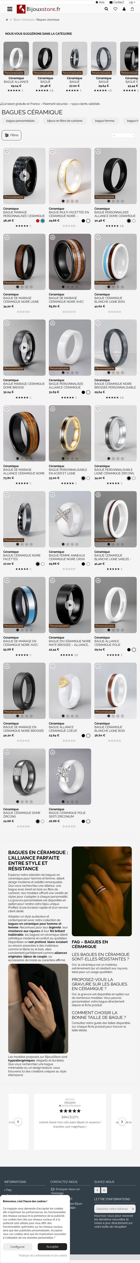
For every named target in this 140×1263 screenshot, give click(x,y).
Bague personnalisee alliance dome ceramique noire (115, 216)
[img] (9, 90)
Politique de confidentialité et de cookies (43, 1255)
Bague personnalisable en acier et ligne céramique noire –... (68, 473)
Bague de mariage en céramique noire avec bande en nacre (20, 645)
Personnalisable (13, 72)
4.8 (51, 90)
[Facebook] (97, 1190)
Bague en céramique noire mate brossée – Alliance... (70, 643)
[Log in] (124, 9)
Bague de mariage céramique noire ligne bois (21, 301)
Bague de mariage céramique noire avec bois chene (66, 301)
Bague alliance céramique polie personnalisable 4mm (111, 645)
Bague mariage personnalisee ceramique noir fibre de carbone (24, 216)
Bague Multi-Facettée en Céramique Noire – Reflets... (69, 216)
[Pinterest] (104, 1190)
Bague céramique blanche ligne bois (109, 299)
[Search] (106, 9)
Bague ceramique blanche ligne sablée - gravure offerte (112, 559)
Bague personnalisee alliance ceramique (66, 385)
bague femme (104, 121)
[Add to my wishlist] (115, 9)
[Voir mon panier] (133, 8)
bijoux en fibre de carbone (64, 121)
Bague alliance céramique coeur (63, 729)
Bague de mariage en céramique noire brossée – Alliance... (23, 730)
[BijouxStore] (39, 9)
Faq (8, 1190)
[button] (18, 1121)
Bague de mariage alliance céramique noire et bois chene (24, 473)
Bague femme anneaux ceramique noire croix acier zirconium (67, 559)
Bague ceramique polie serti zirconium (67, 814)
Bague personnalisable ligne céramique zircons (114, 471)
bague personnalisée (20, 121)
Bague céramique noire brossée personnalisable (115, 385)
